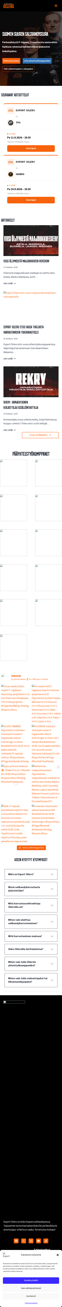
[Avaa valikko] (56, 5)
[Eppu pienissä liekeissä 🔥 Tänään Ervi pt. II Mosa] (15, 783)
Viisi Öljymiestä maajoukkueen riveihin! (26, 261)
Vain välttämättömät (31, 1288)
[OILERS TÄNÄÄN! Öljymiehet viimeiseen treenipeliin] (15, 744)
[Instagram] (31, 1240)
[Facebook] (16, 1240)
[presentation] (31, 240)
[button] (57, 1255)
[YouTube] (38, 1240)
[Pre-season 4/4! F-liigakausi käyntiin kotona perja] (46, 704)
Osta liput (31, 148)
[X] (23, 1240)
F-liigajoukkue (42, 1250)
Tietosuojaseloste (31, 1303)
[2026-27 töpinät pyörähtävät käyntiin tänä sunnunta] (15, 823)
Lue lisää (8, 283)
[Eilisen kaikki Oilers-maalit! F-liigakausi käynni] (15, 704)
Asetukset (31, 1296)
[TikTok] (45, 1240)
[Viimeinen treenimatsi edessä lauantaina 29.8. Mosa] (46, 823)
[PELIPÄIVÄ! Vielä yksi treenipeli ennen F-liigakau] (46, 744)
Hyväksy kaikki (31, 1280)
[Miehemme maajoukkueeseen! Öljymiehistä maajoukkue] (46, 783)
